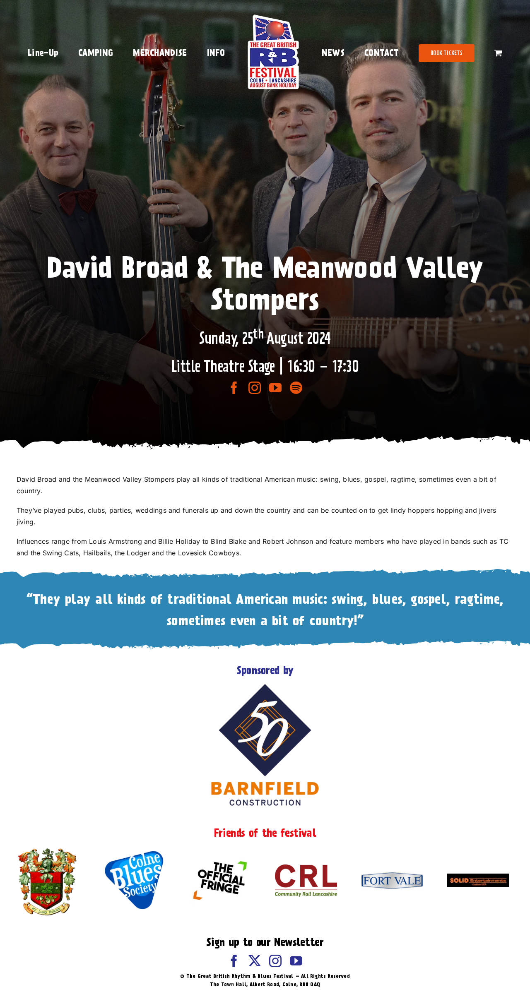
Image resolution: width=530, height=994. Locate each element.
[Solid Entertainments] (478, 877)
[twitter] (254, 961)
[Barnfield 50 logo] (265, 686)
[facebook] (234, 388)
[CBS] (134, 853)
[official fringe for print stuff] (220, 855)
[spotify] (296, 388)
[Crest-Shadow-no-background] (48, 849)
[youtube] (275, 388)
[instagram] (254, 388)
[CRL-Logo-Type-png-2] (306, 868)
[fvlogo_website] (392, 875)
